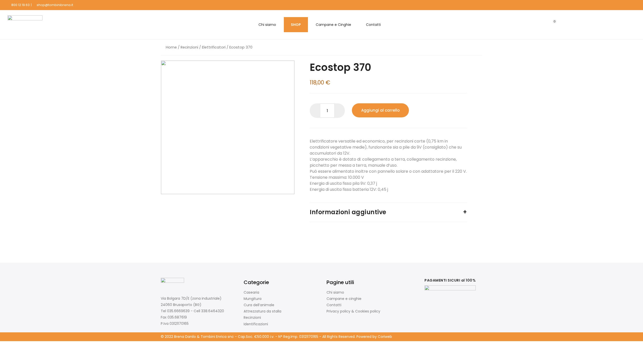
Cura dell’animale (259, 304)
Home (171, 47)
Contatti (373, 24)
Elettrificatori (214, 47)
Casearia (251, 292)
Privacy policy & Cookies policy (353, 311)
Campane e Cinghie (333, 24)
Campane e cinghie (344, 298)
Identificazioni (256, 324)
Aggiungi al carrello (380, 110)
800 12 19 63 (20, 5)
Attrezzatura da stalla (262, 311)
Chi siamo (267, 24)
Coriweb (385, 336)
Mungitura (252, 298)
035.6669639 (178, 310)
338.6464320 (212, 310)
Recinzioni (189, 47)
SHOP (296, 24)
